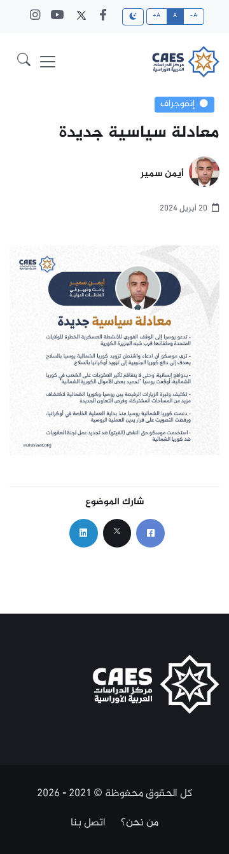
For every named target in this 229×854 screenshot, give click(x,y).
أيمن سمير (162, 175)
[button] (24, 62)
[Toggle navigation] (47, 62)
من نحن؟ (139, 823)
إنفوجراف (177, 104)
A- (193, 16)
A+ (156, 16)
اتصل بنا (88, 823)
